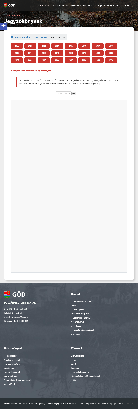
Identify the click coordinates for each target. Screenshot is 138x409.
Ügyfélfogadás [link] (77, 310)
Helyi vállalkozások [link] (80, 372)
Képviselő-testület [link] (12, 364)
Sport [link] (73, 364)
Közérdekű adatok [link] (12, 372)
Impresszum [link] (117, 404)
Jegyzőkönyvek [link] (11, 376)
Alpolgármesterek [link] (12, 360)
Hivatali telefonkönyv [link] (80, 318)
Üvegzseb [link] (75, 334)
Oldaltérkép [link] (83, 404)
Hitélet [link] (74, 380)
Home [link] (17, 37)
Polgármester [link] (10, 356)
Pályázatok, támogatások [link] (82, 330)
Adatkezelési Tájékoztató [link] (100, 404)
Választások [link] (9, 384)
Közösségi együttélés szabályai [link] (85, 376)
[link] (3, 26)
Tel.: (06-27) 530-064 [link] (14, 313)
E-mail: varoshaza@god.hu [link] (16, 317)
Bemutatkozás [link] (77, 356)
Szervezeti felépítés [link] (80, 314)
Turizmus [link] (75, 368)
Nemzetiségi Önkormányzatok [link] (18, 380)
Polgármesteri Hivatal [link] (81, 301)
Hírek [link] (73, 360)
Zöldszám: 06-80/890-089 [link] (16, 321)
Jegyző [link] (74, 306)
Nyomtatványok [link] (78, 322)
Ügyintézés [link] (76, 326)
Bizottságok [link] (9, 368)
